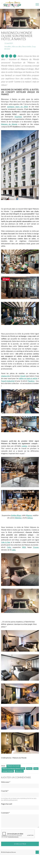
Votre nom (5, 782)
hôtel (36, 768)
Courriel (4, 791)
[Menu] (37, 4)
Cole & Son (5, 542)
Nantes (29, 768)
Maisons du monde (13, 766)
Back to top (37, 852)
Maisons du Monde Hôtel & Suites (13, 768)
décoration (19, 771)
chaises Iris (5, 376)
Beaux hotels (26, 46)
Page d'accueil (6, 804)
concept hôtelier (7, 771)
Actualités (7, 46)
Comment (5, 813)
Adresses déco (17, 46)
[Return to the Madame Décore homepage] (12, 4)
